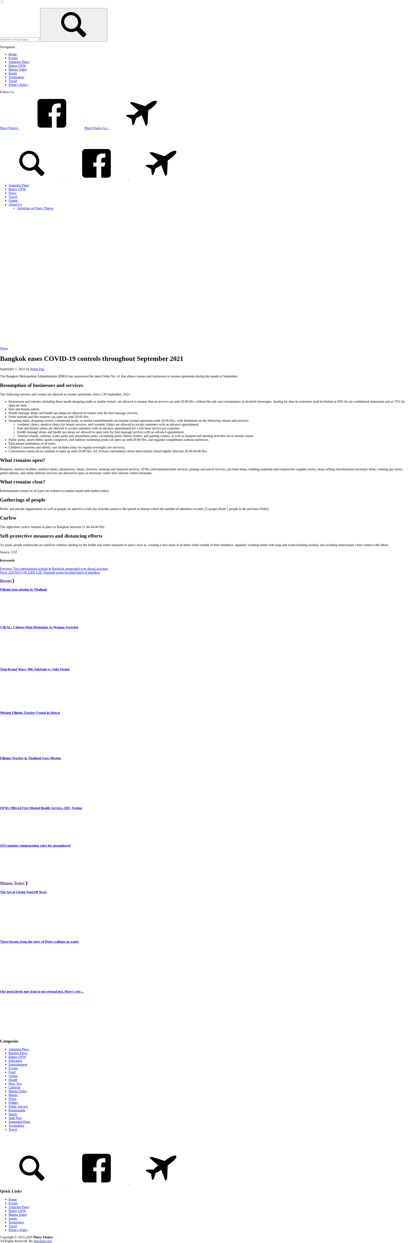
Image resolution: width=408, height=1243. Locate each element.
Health (12, 1080)
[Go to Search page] (32, 178)
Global (13, 1076)
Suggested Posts (19, 1122)
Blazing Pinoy (18, 1053)
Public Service (18, 1106)
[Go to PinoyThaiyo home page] (28, 141)
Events (13, 1068)
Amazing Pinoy (19, 1049)
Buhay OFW (17, 1057)
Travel (12, 1129)
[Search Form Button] (73, 25)
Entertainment (17, 1064)
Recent (6, 581)
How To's (15, 1083)
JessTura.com (43, 1241)
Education (15, 1060)
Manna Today (12, 883)
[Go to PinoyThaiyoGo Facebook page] (161, 178)
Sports (12, 1114)
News (4, 348)
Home (12, 1199)
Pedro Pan (37, 369)
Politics (13, 1102)
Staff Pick (15, 1118)
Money (13, 1095)
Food (12, 1072)
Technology (16, 1125)
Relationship (16, 1110)
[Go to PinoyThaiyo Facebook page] (97, 178)
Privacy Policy (18, 1230)
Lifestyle (14, 1087)
